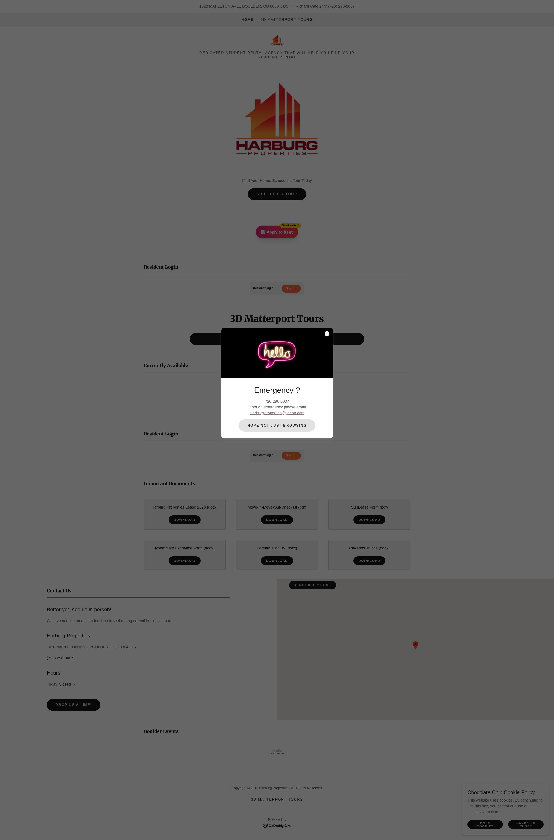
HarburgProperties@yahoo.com (277, 413)
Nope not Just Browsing (277, 425)
